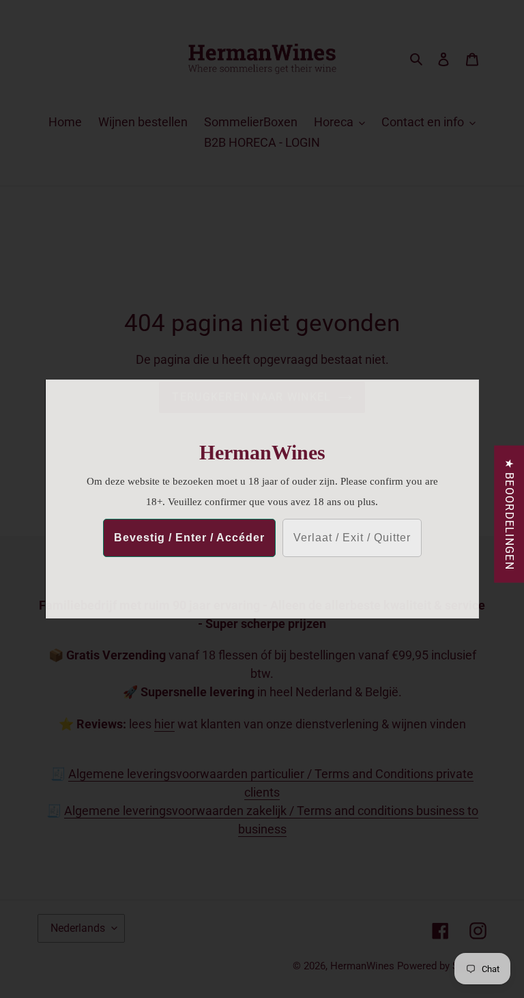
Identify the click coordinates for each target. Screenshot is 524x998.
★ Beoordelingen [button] (509, 514)
